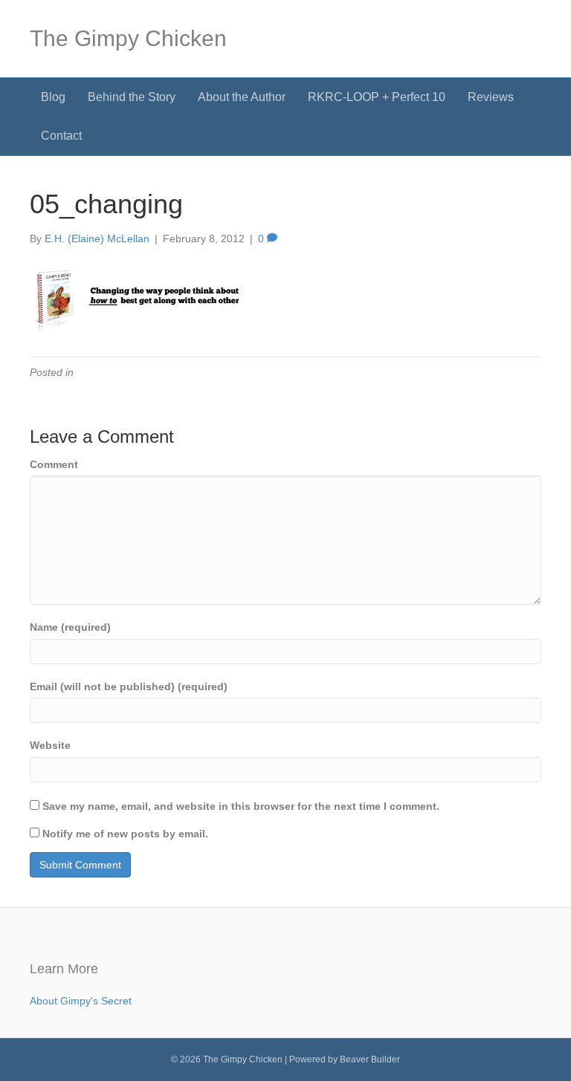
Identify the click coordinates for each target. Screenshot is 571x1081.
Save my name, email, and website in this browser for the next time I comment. (240, 806)
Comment (54, 464)
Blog (53, 97)
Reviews (491, 97)
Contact (61, 135)
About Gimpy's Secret (81, 1001)
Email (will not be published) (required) (129, 686)
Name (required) (70, 627)
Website (50, 745)
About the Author (242, 97)
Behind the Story (131, 97)
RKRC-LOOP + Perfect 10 (376, 97)
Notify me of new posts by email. (125, 834)
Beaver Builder (370, 1059)
